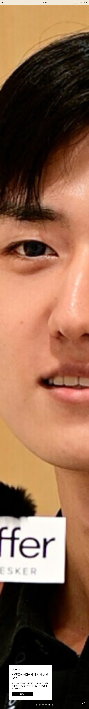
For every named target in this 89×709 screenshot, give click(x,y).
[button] (36, 705)
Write (83, 702)
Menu (2, 2)
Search (76, 3)
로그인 (80, 2)
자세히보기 (23, 694)
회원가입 (85, 2)
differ (44, 2)
